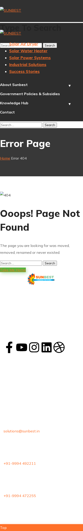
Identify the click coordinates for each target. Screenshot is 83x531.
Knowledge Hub (14, 103)
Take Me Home (13, 270)
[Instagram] (34, 347)
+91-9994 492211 (19, 463)
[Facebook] (9, 347)
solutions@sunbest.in (21, 431)
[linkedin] (46, 347)
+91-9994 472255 (19, 495)
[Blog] (59, 347)
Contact (7, 112)
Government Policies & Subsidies (30, 93)
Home (5, 158)
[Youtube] (21, 347)
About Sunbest (14, 84)
